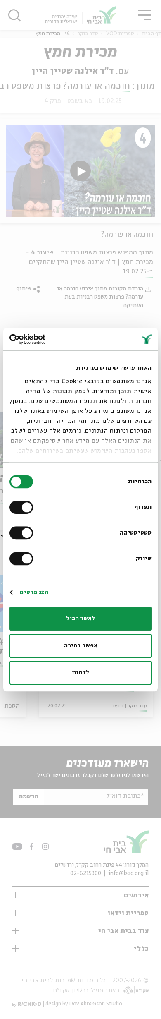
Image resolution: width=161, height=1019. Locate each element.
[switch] (23, 507)
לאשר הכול (80, 618)
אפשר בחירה (80, 646)
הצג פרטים (34, 592)
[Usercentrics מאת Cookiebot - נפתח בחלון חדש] (45, 339)
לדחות (80, 673)
